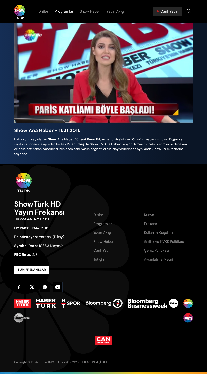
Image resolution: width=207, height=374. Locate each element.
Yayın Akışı (115, 11)
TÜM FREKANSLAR (32, 270)
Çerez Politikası (156, 250)
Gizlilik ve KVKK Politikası (164, 241)
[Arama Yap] (189, 11)
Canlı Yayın (102, 250)
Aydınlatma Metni (158, 259)
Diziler (43, 11)
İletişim (99, 259)
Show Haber (90, 11)
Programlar (64, 11)
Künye (149, 214)
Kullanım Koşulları (158, 232)
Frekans (150, 223)
